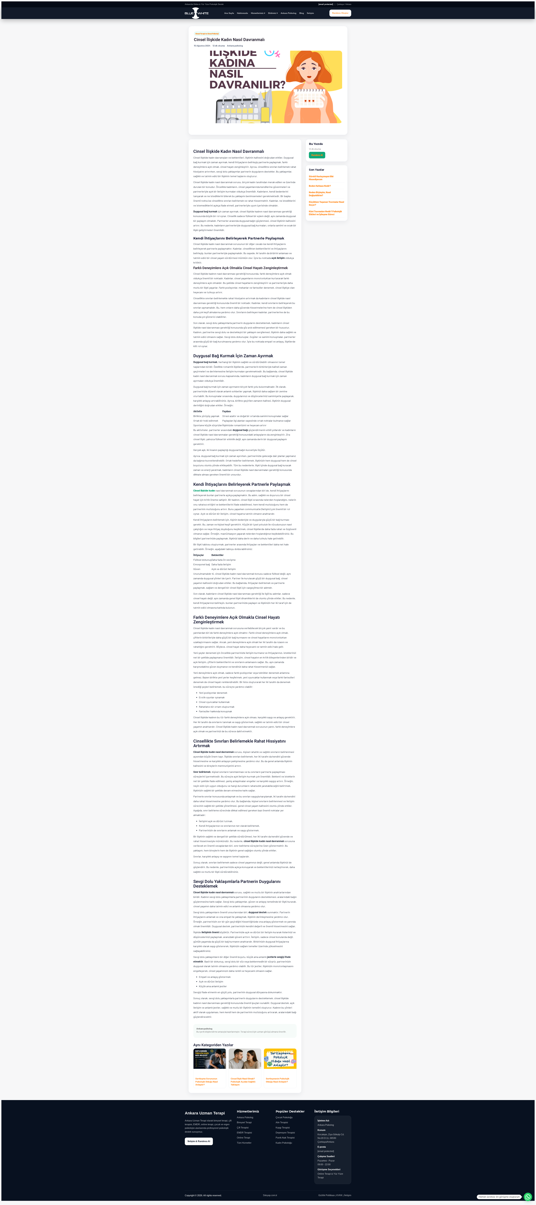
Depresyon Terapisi (285, 1132)
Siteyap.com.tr (270, 1195)
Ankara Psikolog (288, 13)
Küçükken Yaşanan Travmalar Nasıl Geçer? (326, 203)
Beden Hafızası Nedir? (320, 185)
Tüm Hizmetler (244, 1143)
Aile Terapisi (282, 1122)
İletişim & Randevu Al (199, 1141)
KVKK (339, 1195)
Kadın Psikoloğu (284, 1143)
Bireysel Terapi (244, 1122)
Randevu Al (317, 155)
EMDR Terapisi (244, 1132)
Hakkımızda (242, 13)
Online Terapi (243, 1137)
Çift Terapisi (243, 1127)
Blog (301, 13)
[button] (528, 1197)
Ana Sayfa (229, 13)
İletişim (310, 13)
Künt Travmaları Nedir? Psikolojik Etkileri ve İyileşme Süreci (325, 213)
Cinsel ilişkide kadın (204, 490)
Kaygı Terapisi (283, 1127)
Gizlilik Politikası (326, 1195)
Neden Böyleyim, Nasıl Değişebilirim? (320, 194)
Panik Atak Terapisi (285, 1137)
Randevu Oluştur (340, 13)
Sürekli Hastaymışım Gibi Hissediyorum (321, 178)
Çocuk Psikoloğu (284, 1117)
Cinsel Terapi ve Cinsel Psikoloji (207, 34)
